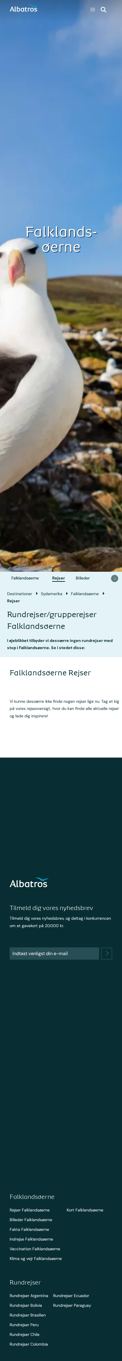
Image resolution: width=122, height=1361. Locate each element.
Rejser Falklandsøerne (30, 1210)
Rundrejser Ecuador (71, 1295)
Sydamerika (51, 593)
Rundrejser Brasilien (28, 1315)
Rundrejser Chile (24, 1334)
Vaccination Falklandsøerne (35, 1248)
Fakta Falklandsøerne (29, 1229)
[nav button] (114, 578)
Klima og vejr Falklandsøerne (36, 1258)
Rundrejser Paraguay (72, 1305)
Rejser (58, 578)
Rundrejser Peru (24, 1324)
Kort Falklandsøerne (85, 1210)
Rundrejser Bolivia (26, 1305)
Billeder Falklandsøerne (31, 1219)
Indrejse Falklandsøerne (31, 1239)
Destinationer (19, 593)
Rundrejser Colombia (29, 1344)
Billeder (83, 578)
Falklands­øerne (25, 578)
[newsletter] (106, 953)
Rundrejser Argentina (29, 1295)
